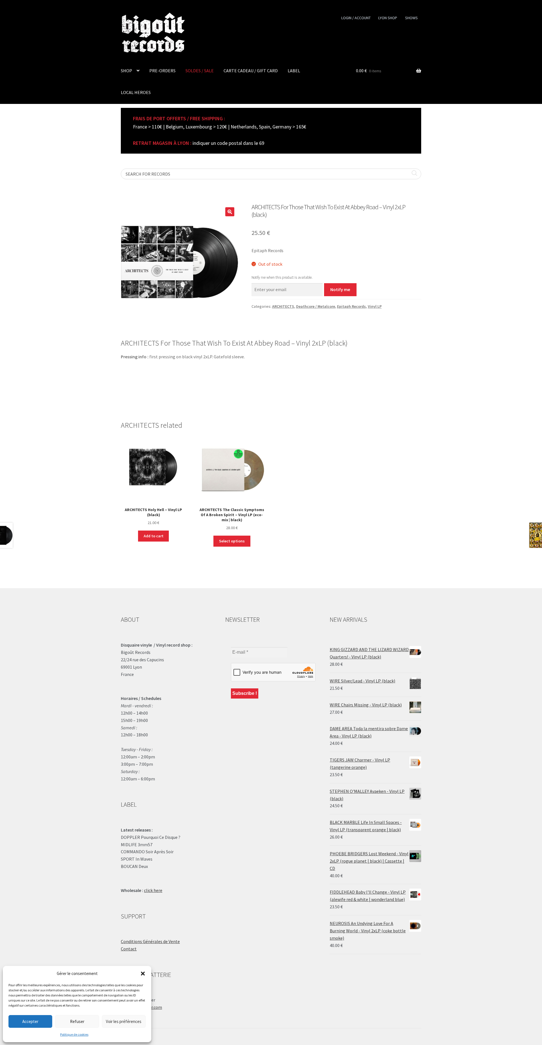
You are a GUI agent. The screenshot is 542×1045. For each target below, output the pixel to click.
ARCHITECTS (283, 306)
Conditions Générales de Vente (150, 941)
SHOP (126, 70)
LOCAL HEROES (136, 92)
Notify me (340, 289)
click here (153, 890)
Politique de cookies (74, 1034)
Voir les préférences (123, 1021)
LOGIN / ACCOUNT (356, 17)
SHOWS (411, 17)
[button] (143, 973)
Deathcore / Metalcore (315, 306)
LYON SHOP (387, 17)
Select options (232, 541)
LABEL (294, 70)
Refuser (77, 1021)
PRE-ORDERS (162, 70)
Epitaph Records (351, 306)
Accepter (30, 1021)
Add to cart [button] (153, 535)
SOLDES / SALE (199, 70)
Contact (129, 949)
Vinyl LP (375, 306)
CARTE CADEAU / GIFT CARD (251, 70)
